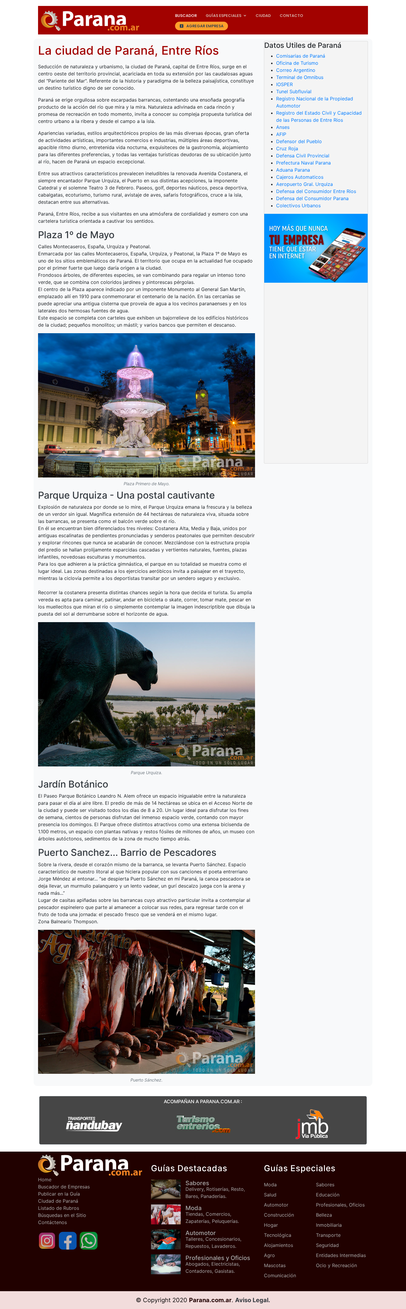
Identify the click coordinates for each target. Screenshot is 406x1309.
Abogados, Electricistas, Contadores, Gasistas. (217, 1264)
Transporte (328, 1235)
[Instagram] (47, 1240)
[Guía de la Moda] (168, 1214)
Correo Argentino (295, 70)
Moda (270, 1185)
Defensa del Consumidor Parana (312, 198)
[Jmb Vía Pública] (312, 1124)
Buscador (186, 15)
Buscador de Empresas (64, 1187)
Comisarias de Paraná (300, 56)
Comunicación (280, 1275)
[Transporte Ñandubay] (94, 1124)
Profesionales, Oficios (340, 1205)
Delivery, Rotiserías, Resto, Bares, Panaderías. (215, 1189)
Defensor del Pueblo (299, 141)
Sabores (325, 1185)
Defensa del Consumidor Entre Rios (316, 191)
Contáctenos (52, 1222)
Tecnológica (277, 1235)
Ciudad (263, 15)
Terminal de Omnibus (299, 77)
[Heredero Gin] (203, 1124)
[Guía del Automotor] (168, 1239)
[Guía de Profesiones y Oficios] (168, 1264)
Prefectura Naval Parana (303, 163)
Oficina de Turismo (297, 63)
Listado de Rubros (58, 1208)
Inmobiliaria (329, 1225)
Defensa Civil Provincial (302, 156)
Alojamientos (278, 1245)
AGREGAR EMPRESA (205, 26)
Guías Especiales (223, 15)
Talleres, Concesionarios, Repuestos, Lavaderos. (213, 1239)
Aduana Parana (293, 170)
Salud (270, 1195)
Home (44, 1179)
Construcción (279, 1215)
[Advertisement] (316, 331)
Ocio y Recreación (336, 1265)
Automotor (276, 1205)
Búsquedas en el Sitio (62, 1215)
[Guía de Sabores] (168, 1189)
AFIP (281, 134)
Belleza (324, 1215)
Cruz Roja (287, 148)
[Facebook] (68, 1240)
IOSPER (284, 84)
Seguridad (327, 1245)
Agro (269, 1255)
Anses (282, 127)
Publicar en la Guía (59, 1194)
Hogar (271, 1225)
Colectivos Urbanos (298, 205)
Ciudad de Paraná (58, 1201)
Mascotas (275, 1265)
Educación (327, 1195)
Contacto (291, 15)
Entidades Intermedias (341, 1255)
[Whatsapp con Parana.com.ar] (88, 1240)
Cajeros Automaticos (299, 177)
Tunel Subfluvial (293, 91)
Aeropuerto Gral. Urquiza (304, 184)
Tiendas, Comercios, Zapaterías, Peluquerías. (212, 1214)
